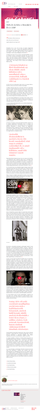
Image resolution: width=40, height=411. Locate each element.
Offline (16, 6)
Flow (9, 6)
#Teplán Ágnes (9, 31)
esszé (7, 22)
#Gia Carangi (16, 31)
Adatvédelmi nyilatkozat (11, 409)
